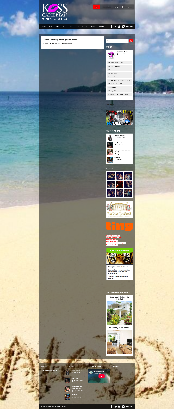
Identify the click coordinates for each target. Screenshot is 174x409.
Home (44, 26)
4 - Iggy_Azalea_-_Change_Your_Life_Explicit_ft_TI (117, 74)
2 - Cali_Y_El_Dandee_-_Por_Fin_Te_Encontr (115, 66)
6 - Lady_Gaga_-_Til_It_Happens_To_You (119, 80)
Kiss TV (72, 26)
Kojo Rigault (118, 143)
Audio (57, 26)
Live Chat (101, 26)
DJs (78, 26)
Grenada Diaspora (119, 135)
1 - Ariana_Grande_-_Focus (116, 62)
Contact (92, 26)
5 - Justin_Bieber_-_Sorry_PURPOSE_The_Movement (117, 77)
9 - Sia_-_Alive (113, 91)
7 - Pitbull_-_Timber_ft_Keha (116, 84)
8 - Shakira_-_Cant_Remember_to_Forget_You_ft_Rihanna (120, 88)
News (50, 26)
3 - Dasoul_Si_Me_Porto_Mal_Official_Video (119, 70)
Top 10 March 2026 (122, 51)
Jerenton (117, 157)
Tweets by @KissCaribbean (49, 370)
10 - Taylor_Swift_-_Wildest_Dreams (119, 94)
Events (84, 26)
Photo (64, 26)
